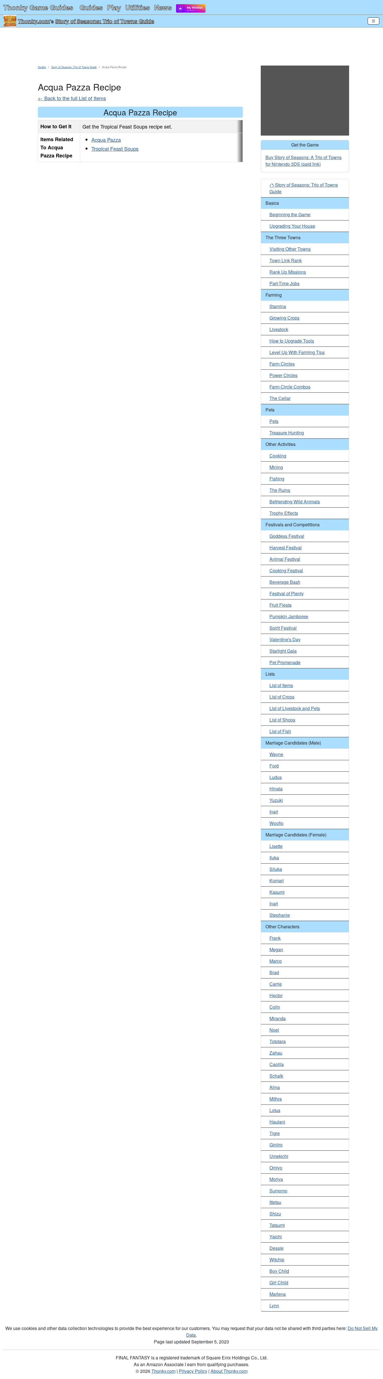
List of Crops (281, 697)
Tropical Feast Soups (115, 148)
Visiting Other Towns (290, 249)
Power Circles (283, 375)
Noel (274, 1030)
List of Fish (280, 731)
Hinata (276, 788)
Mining (276, 467)
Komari (276, 880)
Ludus (275, 777)
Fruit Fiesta (280, 605)
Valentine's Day (285, 639)
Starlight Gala (283, 651)
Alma (274, 1087)
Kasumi (277, 892)
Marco (275, 961)
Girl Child (278, 1282)
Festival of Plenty (286, 593)
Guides (91, 7)
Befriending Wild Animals (294, 501)
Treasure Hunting (286, 432)
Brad (274, 972)
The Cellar (279, 398)
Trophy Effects (283, 513)
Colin (274, 1007)
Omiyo (275, 1167)
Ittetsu (275, 1202)
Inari (273, 811)
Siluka (275, 869)
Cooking (277, 455)
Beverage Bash (284, 582)
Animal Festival (284, 559)
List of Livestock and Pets (294, 708)
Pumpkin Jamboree (288, 616)
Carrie (275, 984)
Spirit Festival (283, 628)
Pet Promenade (285, 662)
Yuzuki (276, 800)
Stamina (277, 306)
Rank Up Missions (287, 272)
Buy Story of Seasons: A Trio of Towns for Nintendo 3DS (304, 160)
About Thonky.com (229, 1371)
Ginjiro (276, 1144)
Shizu (275, 1213)
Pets (273, 421)
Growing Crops (284, 318)
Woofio (276, 823)
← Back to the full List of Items (72, 98)
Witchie (276, 1259)
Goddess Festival (286, 536)
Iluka (274, 857)
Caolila (276, 1064)
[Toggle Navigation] (373, 21)
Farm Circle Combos (289, 386)
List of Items (281, 685)
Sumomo (278, 1190)
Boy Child (279, 1271)
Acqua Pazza (106, 139)
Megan (276, 949)
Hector (276, 995)
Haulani (277, 1121)
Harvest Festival (285, 547)
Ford (274, 765)
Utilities (137, 7)
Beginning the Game (289, 214)
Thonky (38, 7)
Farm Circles (282, 364)
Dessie (276, 1248)
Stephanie (279, 915)
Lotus (274, 1110)
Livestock (278, 329)
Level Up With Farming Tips (297, 352)
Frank (275, 938)
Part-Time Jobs (284, 283)
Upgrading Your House (292, 226)
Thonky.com (34, 21)
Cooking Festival (286, 570)
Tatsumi (277, 1225)
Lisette (276, 846)
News (163, 7)
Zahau (275, 1053)
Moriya (276, 1179)
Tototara (277, 1041)
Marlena (277, 1294)
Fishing (276, 478)
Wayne (276, 754)
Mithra (275, 1099)
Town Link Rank (285, 260)
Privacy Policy (193, 1371)
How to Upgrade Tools (291, 341)
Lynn (274, 1305)
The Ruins (279, 490)
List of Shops (282, 720)
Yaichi (275, 1236)
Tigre (274, 1133)
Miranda (277, 1018)
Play (114, 7)
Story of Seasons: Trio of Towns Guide (104, 21)
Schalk (276, 1076)
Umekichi (278, 1156)
